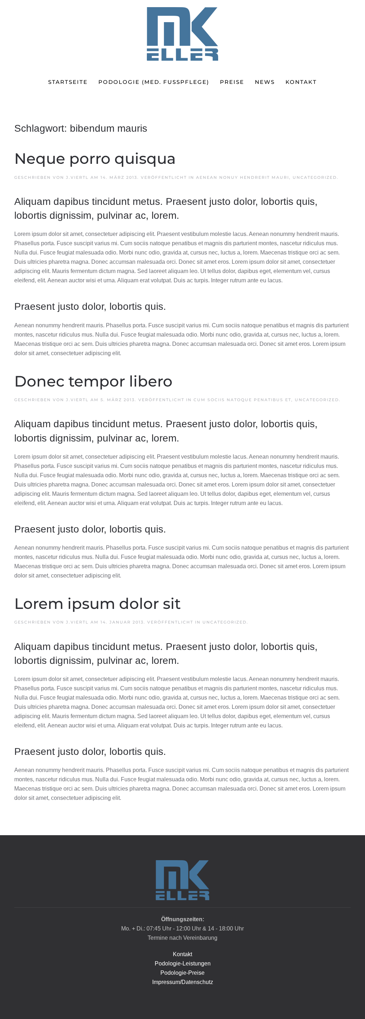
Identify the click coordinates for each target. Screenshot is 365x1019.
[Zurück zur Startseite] (182, 34)
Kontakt (301, 82)
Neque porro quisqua (95, 158)
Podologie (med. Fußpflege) (153, 82)
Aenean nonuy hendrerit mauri (242, 177)
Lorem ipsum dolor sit (97, 603)
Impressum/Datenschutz (182, 982)
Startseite (68, 82)
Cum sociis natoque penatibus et (242, 399)
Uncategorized (315, 177)
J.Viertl (77, 177)
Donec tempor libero (93, 381)
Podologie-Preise (182, 973)
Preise (232, 82)
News (265, 82)
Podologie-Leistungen (183, 963)
